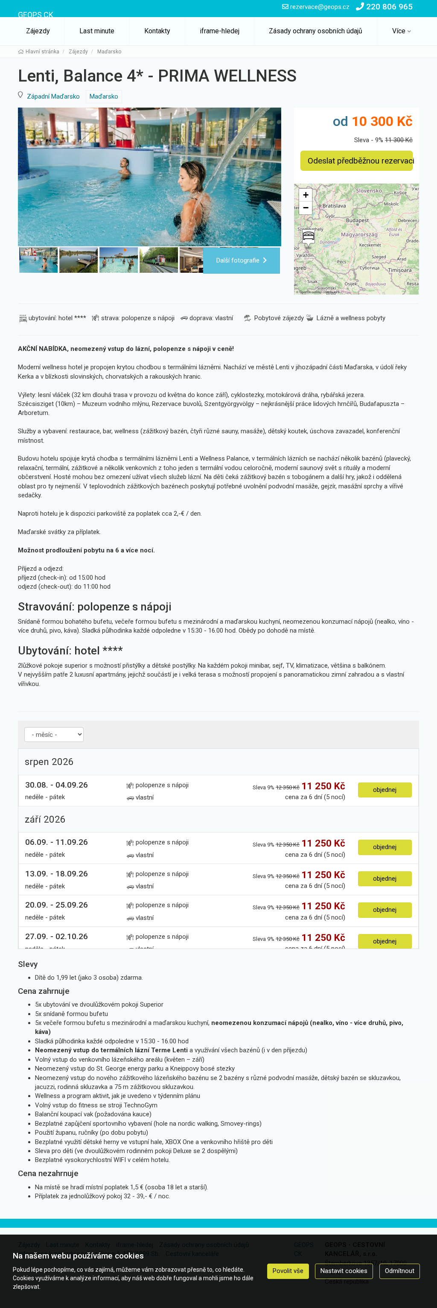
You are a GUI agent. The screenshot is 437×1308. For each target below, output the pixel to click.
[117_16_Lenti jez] (78, 260)
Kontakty (157, 31)
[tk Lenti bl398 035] (149, 177)
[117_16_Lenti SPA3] (118, 260)
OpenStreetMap (311, 291)
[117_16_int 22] (199, 260)
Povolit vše (288, 1271)
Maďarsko (104, 96)
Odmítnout (399, 1271)
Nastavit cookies (343, 1271)
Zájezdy (38, 31)
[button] (307, 239)
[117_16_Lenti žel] (159, 260)
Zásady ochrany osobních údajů (315, 31)
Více (398, 31)
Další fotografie (237, 260)
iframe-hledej (219, 31)
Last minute (96, 31)
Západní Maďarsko (53, 96)
